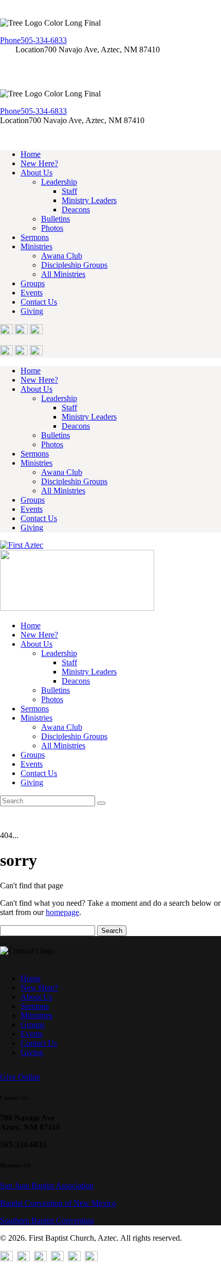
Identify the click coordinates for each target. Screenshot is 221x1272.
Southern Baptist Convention (47, 1220)
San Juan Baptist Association (47, 1185)
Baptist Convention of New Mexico (58, 1203)
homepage (62, 912)
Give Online (20, 1076)
